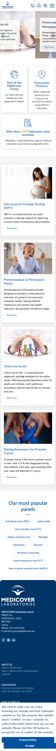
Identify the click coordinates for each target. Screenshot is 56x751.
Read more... (14, 47)
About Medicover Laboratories (19, 671)
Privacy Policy (28, 740)
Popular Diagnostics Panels (17, 688)
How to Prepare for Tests (16, 691)
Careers (6, 674)
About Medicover (11, 668)
